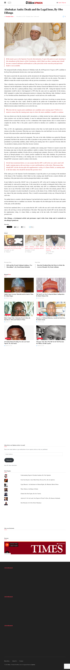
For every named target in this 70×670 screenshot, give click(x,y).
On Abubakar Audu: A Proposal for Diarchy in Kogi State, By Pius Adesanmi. (55, 248)
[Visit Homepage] (34, 2)
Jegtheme (33, 664)
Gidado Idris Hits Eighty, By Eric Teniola (31, 493)
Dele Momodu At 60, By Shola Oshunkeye (31, 503)
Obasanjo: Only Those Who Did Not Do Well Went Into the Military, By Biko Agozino (50, 342)
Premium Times (9, 16)
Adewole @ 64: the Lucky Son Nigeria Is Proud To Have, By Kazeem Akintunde (40, 498)
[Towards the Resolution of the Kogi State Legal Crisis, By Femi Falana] (13, 240)
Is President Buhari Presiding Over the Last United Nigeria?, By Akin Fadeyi (17, 342)
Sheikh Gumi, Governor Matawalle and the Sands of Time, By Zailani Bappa (18, 295)
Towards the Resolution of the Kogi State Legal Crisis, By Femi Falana (13, 247)
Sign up (64, 2)
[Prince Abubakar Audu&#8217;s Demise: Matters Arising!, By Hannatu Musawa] (34, 240)
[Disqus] (35, 374)
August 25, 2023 (8, 298)
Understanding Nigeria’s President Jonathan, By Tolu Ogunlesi (36, 475)
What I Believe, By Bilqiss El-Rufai (29, 489)
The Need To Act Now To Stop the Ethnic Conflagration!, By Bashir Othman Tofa (50, 295)
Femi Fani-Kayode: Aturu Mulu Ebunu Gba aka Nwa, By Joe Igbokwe (38, 480)
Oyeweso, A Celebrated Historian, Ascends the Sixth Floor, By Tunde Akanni (50, 319)
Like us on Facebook (9, 528)
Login (59, 2)
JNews (9, 664)
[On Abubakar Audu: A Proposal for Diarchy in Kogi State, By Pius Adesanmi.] (55, 240)
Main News (6, 661)
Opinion (8, 291)
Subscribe (9, 460)
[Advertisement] (35, 516)
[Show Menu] (5, 2)
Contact (21, 661)
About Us (14, 661)
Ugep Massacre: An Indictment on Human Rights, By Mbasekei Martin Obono (39, 484)
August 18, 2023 (8, 345)
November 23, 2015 (21, 16)
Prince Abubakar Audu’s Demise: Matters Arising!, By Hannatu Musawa (34, 247)
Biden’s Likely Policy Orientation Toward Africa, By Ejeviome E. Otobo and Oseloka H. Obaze (17, 319)
